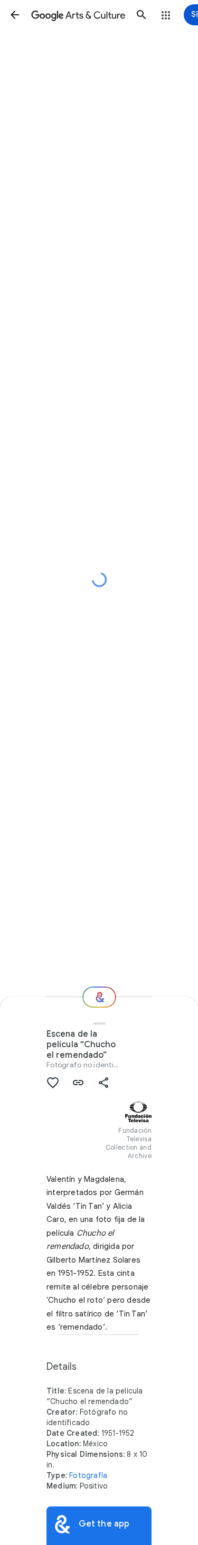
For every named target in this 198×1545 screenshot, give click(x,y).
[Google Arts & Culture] (78, 15)
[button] (14, 14)
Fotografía (88, 1475)
